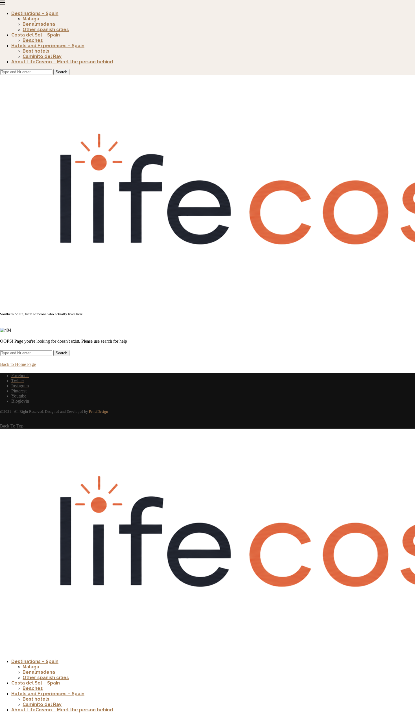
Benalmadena (39, 24)
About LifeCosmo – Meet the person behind (62, 61)
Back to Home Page (18, 364)
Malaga (31, 18)
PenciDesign (98, 411)
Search (61, 72)
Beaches (33, 40)
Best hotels (36, 51)
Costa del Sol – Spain (35, 35)
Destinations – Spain (34, 13)
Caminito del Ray (42, 56)
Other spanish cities (46, 29)
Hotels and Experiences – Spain (47, 45)
